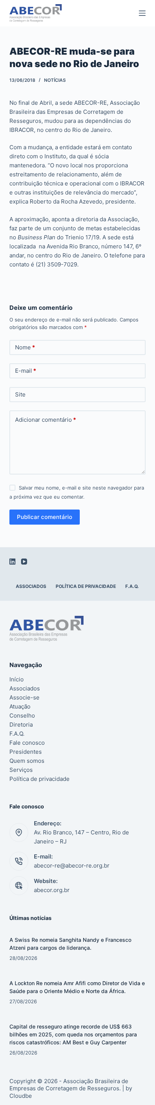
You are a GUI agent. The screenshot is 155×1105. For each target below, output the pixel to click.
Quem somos (26, 760)
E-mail (25, 370)
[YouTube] (24, 562)
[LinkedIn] (12, 562)
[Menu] (142, 13)
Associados (31, 586)
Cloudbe (20, 1095)
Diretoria (21, 724)
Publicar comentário (44, 516)
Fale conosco (27, 742)
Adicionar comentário (45, 419)
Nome (25, 347)
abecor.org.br (52, 890)
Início (16, 679)
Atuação (19, 706)
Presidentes (25, 751)
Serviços (21, 769)
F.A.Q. (132, 586)
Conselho (22, 715)
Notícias (55, 80)
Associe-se (24, 697)
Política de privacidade (86, 586)
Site (20, 394)
